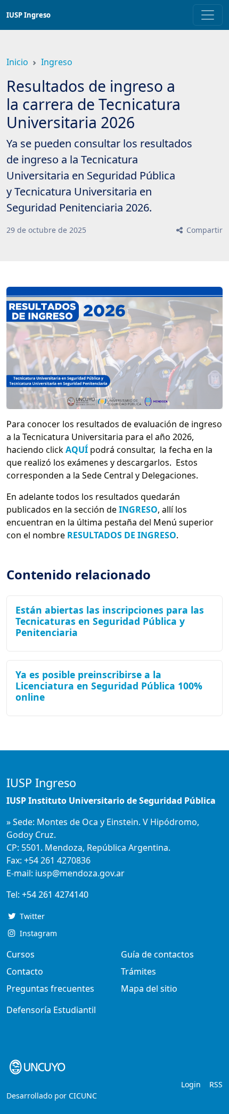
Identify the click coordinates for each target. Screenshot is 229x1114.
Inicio (17, 62)
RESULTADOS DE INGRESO (121, 535)
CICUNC (83, 1096)
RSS (216, 1084)
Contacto (24, 971)
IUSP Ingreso (28, 15)
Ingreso (56, 62)
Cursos (20, 954)
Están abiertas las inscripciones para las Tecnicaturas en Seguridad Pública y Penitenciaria (109, 621)
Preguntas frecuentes (50, 988)
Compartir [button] (203, 230)
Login (191, 1084)
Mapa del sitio (149, 988)
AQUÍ (77, 450)
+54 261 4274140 (55, 894)
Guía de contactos (157, 954)
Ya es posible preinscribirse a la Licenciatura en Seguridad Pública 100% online (108, 685)
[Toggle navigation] (208, 15)
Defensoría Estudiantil (51, 1010)
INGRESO (138, 509)
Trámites (138, 971)
